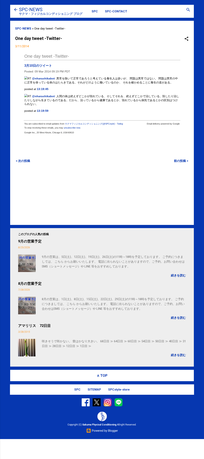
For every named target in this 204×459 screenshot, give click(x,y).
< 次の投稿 (23, 161)
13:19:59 (42, 110)
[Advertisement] (102, 194)
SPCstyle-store (119, 389)
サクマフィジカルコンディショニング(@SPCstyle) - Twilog (94, 124)
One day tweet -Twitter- (46, 56)
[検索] (188, 10)
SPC (95, 11)
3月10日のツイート (38, 65)
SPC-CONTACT (116, 11)
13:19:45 (42, 89)
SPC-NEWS (30, 9)
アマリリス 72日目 (34, 325)
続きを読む (178, 275)
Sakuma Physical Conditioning (99, 424)
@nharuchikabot (43, 78)
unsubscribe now (72, 128)
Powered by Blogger (104, 430)
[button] (186, 39)
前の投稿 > (181, 161)
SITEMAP (94, 389)
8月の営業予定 (30, 283)
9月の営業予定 (30, 241)
